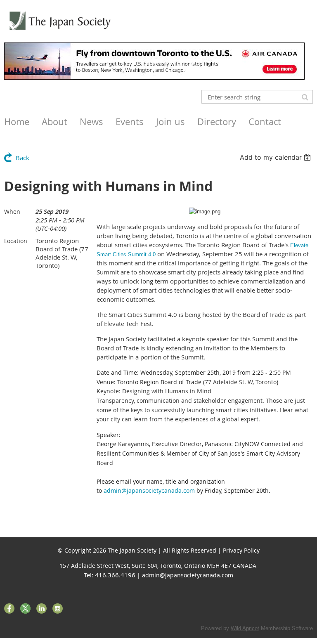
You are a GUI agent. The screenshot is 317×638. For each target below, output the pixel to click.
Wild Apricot (245, 628)
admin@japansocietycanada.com (149, 490)
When (12, 211)
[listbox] (276, 157)
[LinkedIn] (41, 608)
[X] (25, 608)
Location (15, 241)
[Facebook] (9, 608)
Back (22, 158)
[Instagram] (57, 608)
